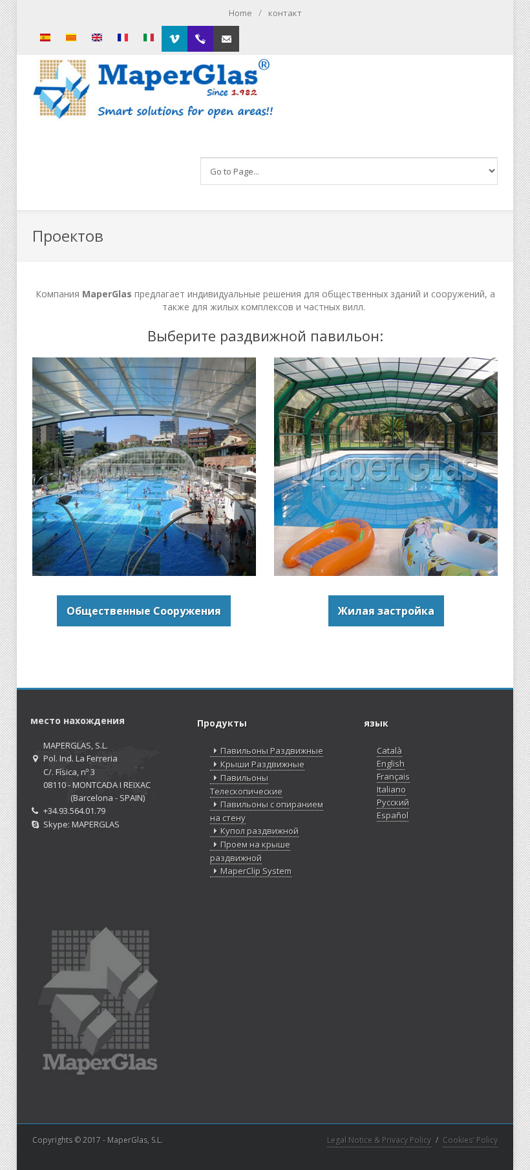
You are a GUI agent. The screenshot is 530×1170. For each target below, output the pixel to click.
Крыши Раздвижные (262, 764)
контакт (285, 13)
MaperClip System (256, 871)
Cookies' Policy (470, 1139)
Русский (393, 802)
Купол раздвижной (259, 830)
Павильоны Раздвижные (271, 750)
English (391, 763)
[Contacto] (226, 39)
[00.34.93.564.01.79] (200, 39)
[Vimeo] (174, 39)
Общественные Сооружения (144, 611)
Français (393, 776)
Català (389, 750)
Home (240, 13)
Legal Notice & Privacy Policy (379, 1139)
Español (392, 815)
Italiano (391, 789)
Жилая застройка (386, 611)
